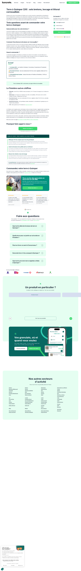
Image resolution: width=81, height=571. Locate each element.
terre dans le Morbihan (33, 119)
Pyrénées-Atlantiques (13, 393)
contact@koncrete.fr (25, 220)
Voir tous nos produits (40, 318)
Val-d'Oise (59, 409)
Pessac (42, 393)
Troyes (58, 389)
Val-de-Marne (28, 410)
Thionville (11, 390)
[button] (16, 3)
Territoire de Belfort (29, 390)
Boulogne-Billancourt (13, 389)
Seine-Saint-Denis (45, 410)
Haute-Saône (12, 403)
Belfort (26, 408)
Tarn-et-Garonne (12, 410)
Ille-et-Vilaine (44, 408)
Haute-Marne (28, 403)
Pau (58, 393)
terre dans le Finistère (22, 119)
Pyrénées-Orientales (61, 392)
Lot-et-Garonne (60, 396)
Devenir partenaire (20, 348)
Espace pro (62, 2)
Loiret (42, 397)
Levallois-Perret (28, 399)
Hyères (10, 402)
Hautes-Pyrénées (28, 402)
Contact (39, 2)
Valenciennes (44, 389)
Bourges (59, 407)
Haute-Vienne (60, 402)
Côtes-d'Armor (12, 405)
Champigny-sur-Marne (62, 387)
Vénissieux (43, 387)
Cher (58, 405)
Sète (26, 392)
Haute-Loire (43, 403)
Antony (10, 387)
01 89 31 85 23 (36, 220)
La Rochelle (59, 399)
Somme (10, 392)
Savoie (42, 392)
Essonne (59, 410)
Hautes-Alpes (44, 402)
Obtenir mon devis (28, 128)
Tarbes (58, 390)
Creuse (58, 404)
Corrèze (42, 405)
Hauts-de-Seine (12, 412)
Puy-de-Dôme (28, 393)
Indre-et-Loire (44, 400)
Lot (9, 397)
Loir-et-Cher (11, 399)
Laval (42, 399)
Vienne (26, 389)
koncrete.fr (33, 163)
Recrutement (47, 2)
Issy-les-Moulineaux (29, 400)
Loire (58, 397)
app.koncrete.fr (29, 104)
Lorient (26, 397)
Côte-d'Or (27, 405)
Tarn (42, 390)
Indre (58, 400)
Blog (34, 2)
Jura (10, 400)
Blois (10, 408)
